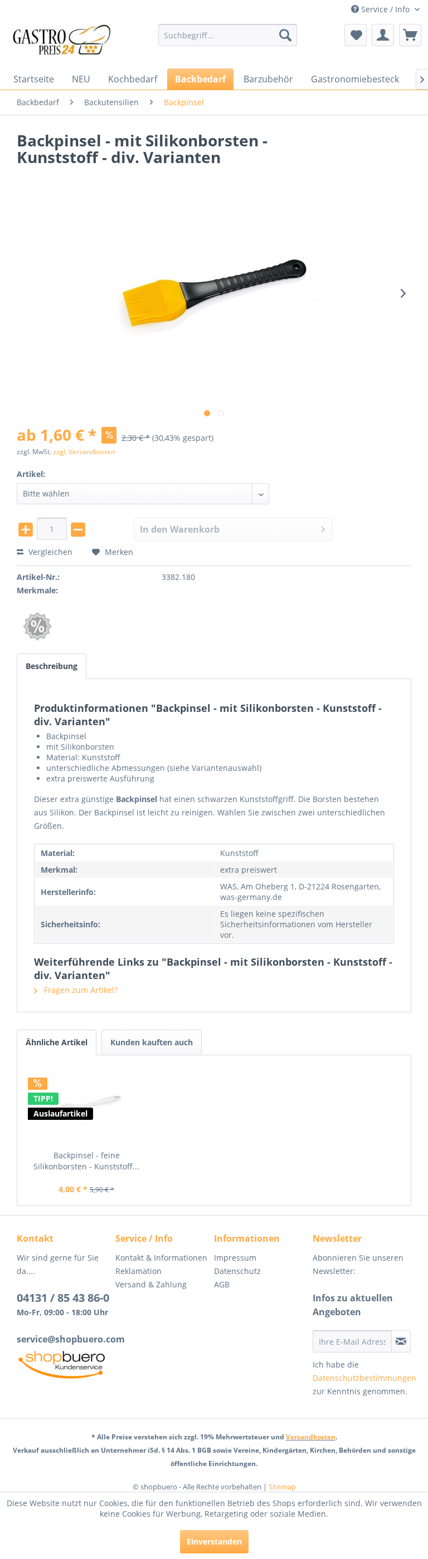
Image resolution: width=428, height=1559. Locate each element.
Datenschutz (237, 1271)
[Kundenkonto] (383, 35)
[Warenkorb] (410, 35)
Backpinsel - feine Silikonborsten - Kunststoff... (86, 1161)
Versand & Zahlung (151, 1284)
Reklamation (138, 1271)
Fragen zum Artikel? (80, 990)
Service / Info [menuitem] (385, 9)
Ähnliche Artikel (56, 1042)
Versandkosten (310, 1437)
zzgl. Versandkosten (84, 451)
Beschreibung (51, 666)
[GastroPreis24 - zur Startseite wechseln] (65, 43)
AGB (222, 1284)
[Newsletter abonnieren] (401, 1341)
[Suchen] (285, 35)
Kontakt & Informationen (161, 1257)
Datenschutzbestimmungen (364, 1378)
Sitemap (282, 1487)
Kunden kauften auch (151, 1042)
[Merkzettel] (355, 35)
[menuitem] (228, 35)
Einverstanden (214, 1541)
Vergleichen (49, 552)
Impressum (235, 1257)
